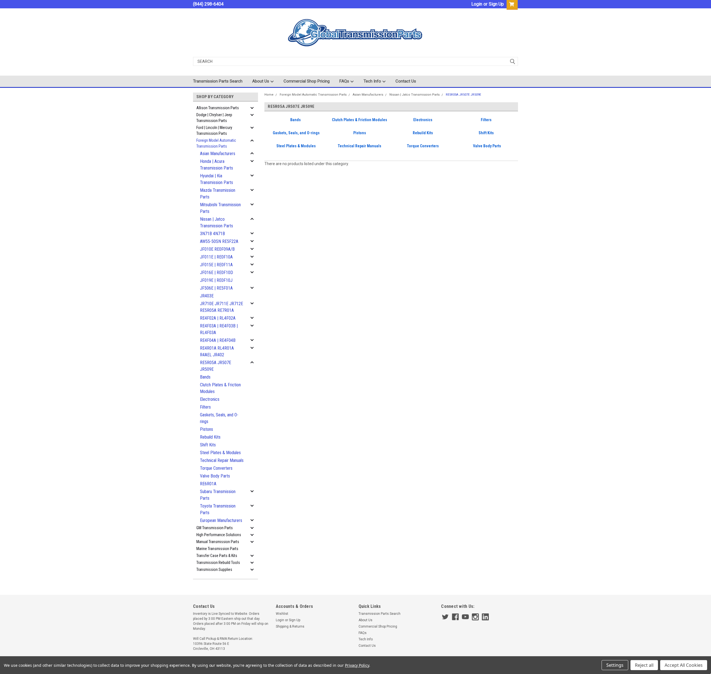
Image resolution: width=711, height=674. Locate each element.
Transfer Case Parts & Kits (216, 555)
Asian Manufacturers (217, 153)
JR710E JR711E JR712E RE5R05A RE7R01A (221, 307)
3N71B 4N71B (212, 233)
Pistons (206, 429)
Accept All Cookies (684, 665)
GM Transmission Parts (214, 528)
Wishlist (282, 614)
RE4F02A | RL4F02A (218, 318)
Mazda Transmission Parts (217, 194)
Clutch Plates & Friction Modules (220, 388)
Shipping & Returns (290, 626)
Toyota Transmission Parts (218, 509)
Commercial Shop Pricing (307, 81)
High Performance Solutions (218, 535)
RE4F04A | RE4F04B (218, 340)
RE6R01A (208, 483)
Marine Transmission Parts (217, 548)
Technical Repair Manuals (222, 460)
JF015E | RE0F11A (216, 264)
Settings (615, 665)
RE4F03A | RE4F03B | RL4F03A (219, 329)
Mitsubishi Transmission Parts (220, 208)
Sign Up (496, 4)
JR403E (207, 296)
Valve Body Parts (215, 476)
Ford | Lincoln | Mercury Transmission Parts (214, 130)
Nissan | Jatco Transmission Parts (216, 222)
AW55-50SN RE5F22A (219, 241)
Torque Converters (216, 468)
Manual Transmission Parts (217, 541)
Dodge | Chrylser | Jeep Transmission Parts (214, 118)
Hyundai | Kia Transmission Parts (216, 179)
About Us (261, 81)
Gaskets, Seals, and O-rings (219, 418)
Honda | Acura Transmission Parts (216, 165)
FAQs (344, 81)
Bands (205, 377)
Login (476, 4)
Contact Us (405, 81)
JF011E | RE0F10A (216, 257)
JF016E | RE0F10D (216, 272)
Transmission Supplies (214, 569)
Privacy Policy (357, 665)
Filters (205, 407)
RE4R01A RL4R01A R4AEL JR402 (217, 351)
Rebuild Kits (210, 437)
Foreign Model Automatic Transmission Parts (216, 143)
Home (269, 94)
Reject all (644, 665)
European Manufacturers (221, 520)
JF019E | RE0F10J (216, 280)
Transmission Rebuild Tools (218, 562)
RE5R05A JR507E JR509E (215, 366)
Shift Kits (208, 444)
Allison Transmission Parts (217, 108)
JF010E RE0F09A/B (217, 249)
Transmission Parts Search (217, 81)
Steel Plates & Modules (220, 452)
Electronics (209, 399)
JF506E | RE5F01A (216, 288)
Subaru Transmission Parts (218, 495)
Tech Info (373, 81)
